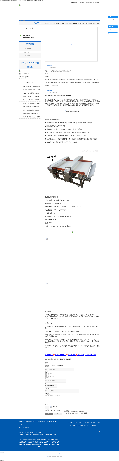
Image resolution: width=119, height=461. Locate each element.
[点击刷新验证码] (53, 407)
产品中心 (39, 15)
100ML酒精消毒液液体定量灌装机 (75, 411)
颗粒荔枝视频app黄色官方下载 (92, 2)
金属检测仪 (65, 23)
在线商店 (63, 15)
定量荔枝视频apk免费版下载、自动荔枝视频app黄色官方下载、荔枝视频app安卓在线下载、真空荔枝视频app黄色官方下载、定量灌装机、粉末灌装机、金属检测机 (39, 444)
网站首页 (23, 15)
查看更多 (27, 55)
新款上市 (30, 82)
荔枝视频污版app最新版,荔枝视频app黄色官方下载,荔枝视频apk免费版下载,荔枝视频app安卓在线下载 (21, 0)
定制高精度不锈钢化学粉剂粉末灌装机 (77, 413)
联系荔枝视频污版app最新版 (84, 15)
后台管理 (89, 425)
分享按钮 (2, 452)
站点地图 (94, 425)
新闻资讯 (47, 15)
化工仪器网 (38, 432)
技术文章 (55, 15)
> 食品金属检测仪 (25, 52)
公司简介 (31, 15)
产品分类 (30, 44)
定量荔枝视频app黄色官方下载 (77, 2)
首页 (54, 23)
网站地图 (2, 460)
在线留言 (71, 15)
